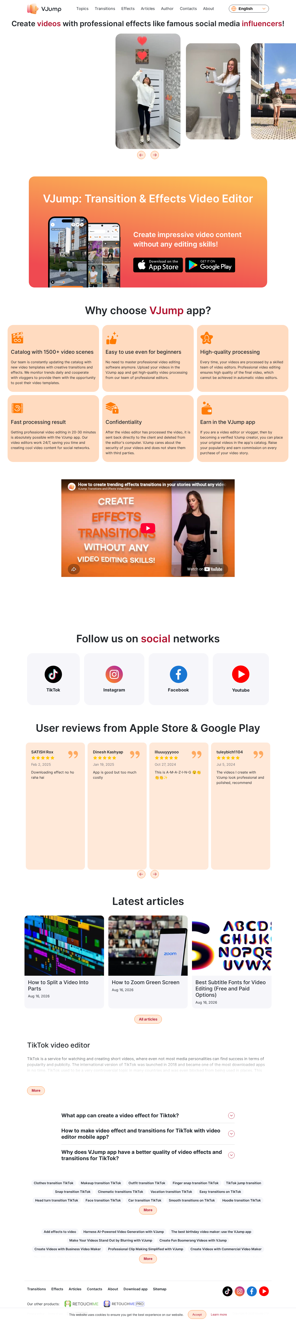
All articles (148, 1019)
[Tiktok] (228, 1291)
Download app (136, 1289)
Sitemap (159, 1289)
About (208, 8)
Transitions (105, 8)
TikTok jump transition (243, 1183)
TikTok (53, 690)
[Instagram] (240, 1291)
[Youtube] (264, 1291)
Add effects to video (60, 1232)
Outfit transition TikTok (146, 1183)
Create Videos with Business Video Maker (67, 1249)
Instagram (114, 690)
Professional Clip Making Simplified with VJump (145, 1249)
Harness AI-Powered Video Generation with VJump (123, 1232)
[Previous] (141, 155)
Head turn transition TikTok (56, 1200)
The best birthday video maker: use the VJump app (211, 1232)
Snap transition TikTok (73, 1192)
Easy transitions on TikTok (220, 1192)
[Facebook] (252, 1291)
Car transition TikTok (144, 1200)
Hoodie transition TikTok (241, 1200)
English (246, 8)
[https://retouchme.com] (81, 1304)
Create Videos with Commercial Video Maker (226, 1249)
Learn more (83, 129)
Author (167, 8)
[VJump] (44, 8)
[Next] (155, 155)
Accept (197, 1314)
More (36, 1090)
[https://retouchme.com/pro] (124, 1304)
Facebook (178, 690)
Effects (128, 8)
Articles (148, 8)
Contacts (188, 8)
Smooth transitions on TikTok (192, 1200)
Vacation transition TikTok (171, 1192)
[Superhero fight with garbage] (68, 251)
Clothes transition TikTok (53, 1183)
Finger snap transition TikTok (196, 1183)
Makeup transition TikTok (101, 1183)
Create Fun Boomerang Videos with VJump (193, 1240)
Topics (82, 8)
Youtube (241, 690)
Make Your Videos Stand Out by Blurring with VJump (110, 1240)
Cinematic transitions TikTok (120, 1192)
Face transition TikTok (103, 1200)
